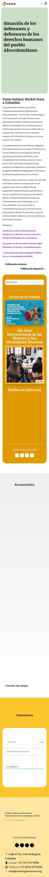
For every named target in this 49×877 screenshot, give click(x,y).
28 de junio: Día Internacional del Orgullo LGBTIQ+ (20, 647)
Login (41, 742)
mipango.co (20, 820)
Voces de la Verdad (24, 297)
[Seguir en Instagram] (22, 455)
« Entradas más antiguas (16, 685)
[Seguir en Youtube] (17, 455)
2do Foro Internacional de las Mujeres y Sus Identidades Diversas (24, 336)
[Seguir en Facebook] (32, 455)
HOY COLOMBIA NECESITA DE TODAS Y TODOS (23, 524)
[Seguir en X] (27, 455)
